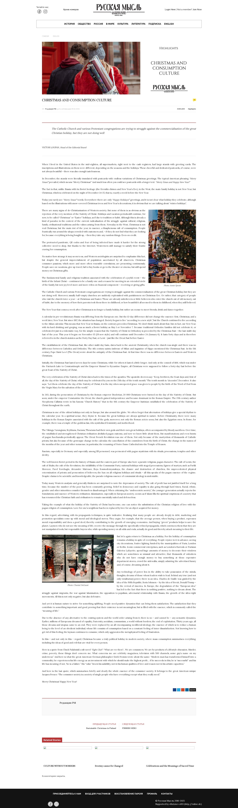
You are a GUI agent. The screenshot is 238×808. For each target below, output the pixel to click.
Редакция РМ (50, 109)
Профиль (152, 794)
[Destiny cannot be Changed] (119, 754)
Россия (98, 24)
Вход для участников (97, 794)
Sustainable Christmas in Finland (101, 728)
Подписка (154, 24)
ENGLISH (169, 24)
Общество (84, 24)
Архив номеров (71, 9)
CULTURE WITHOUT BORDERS (59, 766)
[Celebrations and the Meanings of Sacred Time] (170, 754)
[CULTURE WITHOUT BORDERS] (68, 754)
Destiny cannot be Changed (109, 766)
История (69, 24)
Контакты (166, 794)
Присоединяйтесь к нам (67, 794)
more (192, 689)
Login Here (170, 9)
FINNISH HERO (129, 728)
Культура (122, 24)
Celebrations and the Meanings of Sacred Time (170, 766)
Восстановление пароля (128, 794)
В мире (110, 24)
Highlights (192, 109)
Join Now (197, 9)
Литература (138, 24)
